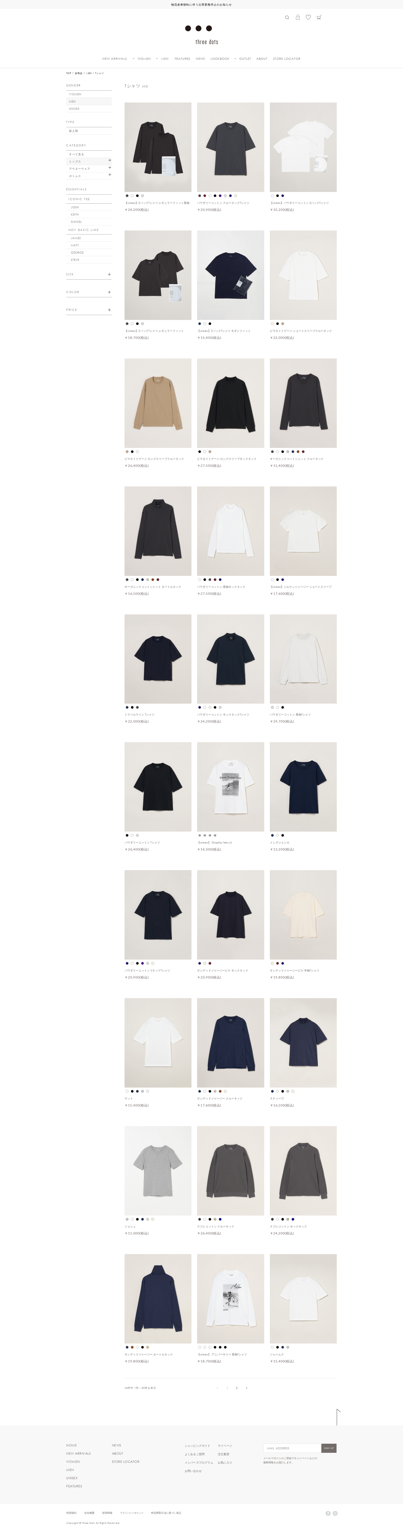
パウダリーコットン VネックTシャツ (147, 970)
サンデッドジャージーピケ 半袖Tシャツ (294, 970)
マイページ (225, 1445)
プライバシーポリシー (131, 1512)
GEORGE (77, 252)
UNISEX (74, 108)
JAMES (76, 238)
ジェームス (277, 1354)
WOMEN (144, 59)
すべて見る (76, 154)
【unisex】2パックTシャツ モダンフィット (224, 331)
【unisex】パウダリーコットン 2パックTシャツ (299, 203)
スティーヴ (277, 1098)
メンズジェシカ (279, 842)
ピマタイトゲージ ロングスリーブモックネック (227, 459)
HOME (71, 1445)
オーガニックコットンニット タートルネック (153, 587)
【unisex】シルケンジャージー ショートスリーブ (301, 587)
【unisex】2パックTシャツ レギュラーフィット (154, 331)
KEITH (75, 214)
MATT (75, 245)
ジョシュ (130, 1226)
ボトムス (75, 176)
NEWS (200, 59)
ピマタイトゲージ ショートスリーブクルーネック (301, 331)
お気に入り (225, 1462)
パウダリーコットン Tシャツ (142, 842)
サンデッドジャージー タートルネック (149, 1354)
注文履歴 (223, 1454)
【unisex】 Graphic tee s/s (214, 842)
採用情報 (107, 1513)
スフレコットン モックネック (288, 1226)
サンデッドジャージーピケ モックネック (222, 970)
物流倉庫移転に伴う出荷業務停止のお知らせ (201, 4)
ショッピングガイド (197, 1445)
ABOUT (262, 59)
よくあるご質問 (195, 1454)
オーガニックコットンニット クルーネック (297, 459)
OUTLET (245, 59)
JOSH (75, 207)
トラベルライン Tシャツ (139, 714)
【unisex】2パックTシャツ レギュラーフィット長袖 (157, 203)
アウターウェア (79, 169)
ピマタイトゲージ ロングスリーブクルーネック (154, 459)
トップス (75, 161)
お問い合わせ (193, 1471)
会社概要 (89, 1513)
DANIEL (76, 222)
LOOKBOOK (220, 59)
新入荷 (73, 131)
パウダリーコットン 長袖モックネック (221, 587)
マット (129, 1098)
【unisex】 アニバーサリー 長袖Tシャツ (222, 1354)
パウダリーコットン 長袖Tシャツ (290, 714)
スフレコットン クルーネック (215, 1226)
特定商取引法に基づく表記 (166, 1513)
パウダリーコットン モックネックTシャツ (223, 714)
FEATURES (182, 59)
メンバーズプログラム (199, 1462)
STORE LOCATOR (287, 59)
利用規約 (71, 1513)
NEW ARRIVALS (114, 59)
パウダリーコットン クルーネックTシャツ (223, 203)
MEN (165, 59)
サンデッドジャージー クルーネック (220, 1098)
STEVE (75, 260)
